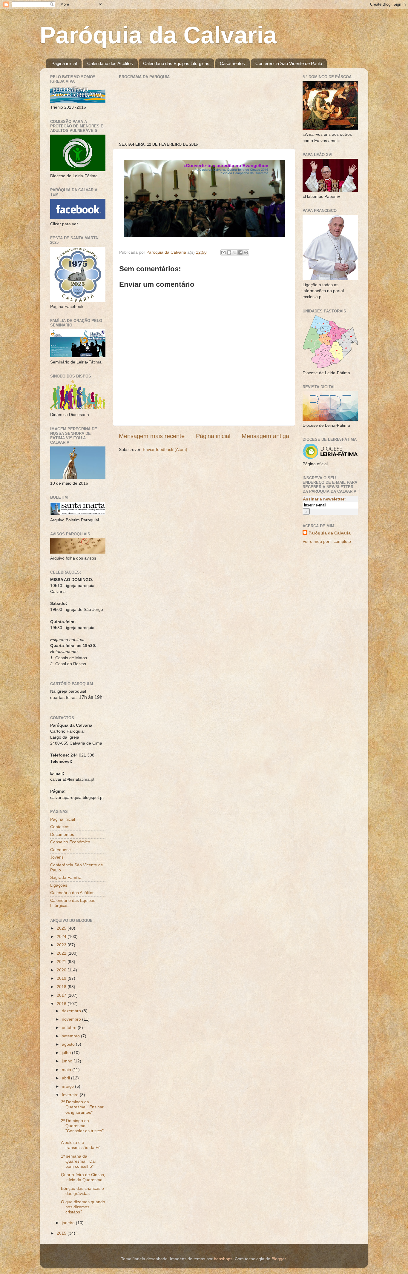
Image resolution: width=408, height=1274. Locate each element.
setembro (71, 1035)
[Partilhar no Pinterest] (246, 252)
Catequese (60, 849)
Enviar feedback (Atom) (165, 449)
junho (67, 1061)
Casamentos (232, 63)
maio (67, 1069)
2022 (62, 953)
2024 (62, 936)
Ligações (58, 885)
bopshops (223, 1258)
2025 (62, 928)
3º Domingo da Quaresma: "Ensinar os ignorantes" (82, 1107)
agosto (69, 1044)
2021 (62, 961)
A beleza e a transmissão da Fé (81, 1145)
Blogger (279, 1258)
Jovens (57, 857)
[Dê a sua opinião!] (229, 252)
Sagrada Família (66, 877)
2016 (62, 1003)
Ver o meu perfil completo (327, 541)
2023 (62, 944)
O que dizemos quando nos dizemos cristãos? (83, 1207)
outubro (70, 1027)
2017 (62, 995)
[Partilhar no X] (235, 252)
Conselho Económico (70, 841)
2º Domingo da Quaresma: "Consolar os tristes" (82, 1125)
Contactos (59, 826)
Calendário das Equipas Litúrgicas (176, 63)
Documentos (62, 834)
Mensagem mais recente (152, 436)
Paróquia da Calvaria (158, 35)
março (68, 1086)
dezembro (72, 1010)
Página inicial (64, 63)
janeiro (69, 1222)
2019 (62, 978)
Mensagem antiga (265, 436)
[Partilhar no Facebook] (240, 252)
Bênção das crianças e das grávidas (82, 1191)
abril (66, 1078)
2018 (62, 986)
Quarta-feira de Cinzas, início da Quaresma (83, 1177)
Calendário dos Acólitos (110, 63)
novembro (72, 1019)
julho (67, 1052)
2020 (62, 970)
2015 (62, 1233)
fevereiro (71, 1094)
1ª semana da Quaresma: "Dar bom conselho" (78, 1161)
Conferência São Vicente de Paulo (288, 63)
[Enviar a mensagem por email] (223, 252)
